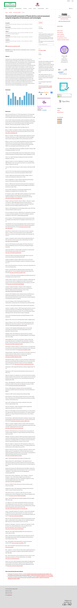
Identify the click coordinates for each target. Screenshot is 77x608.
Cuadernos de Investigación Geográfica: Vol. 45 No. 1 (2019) (42, 575)
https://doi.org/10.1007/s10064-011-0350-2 (13, 455)
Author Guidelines (60, 34)
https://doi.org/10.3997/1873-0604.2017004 (13, 291)
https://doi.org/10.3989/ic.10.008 (24, 349)
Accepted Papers (18, 8)
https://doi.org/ (26, 471)
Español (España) (60, 112)
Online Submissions (60, 36)
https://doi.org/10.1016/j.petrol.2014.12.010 (17, 385)
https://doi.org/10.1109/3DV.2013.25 (12, 558)
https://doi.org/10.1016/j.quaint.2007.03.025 (13, 198)
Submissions (11, 8)
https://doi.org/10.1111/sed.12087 (11, 241)
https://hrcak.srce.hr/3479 (23, 215)
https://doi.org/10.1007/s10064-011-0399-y (13, 356)
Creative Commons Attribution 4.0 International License (45, 87)
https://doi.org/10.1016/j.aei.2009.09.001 (13, 481)
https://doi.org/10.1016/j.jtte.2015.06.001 (15, 565)
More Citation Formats (43, 44)
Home (6, 12)
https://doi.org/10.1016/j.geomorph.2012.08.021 (14, 528)
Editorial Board (60, 32)
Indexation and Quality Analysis (63, 39)
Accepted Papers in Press (62, 37)
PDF (41, 22)
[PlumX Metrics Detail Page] (44, 102)
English (58, 110)
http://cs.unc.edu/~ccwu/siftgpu (18, 542)
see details (44, 110)
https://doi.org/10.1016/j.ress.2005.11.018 (17, 272)
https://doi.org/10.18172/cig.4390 (13, 46)
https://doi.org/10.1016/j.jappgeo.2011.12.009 (14, 343)
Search (34, 8)
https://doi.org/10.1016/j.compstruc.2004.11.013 (20, 420)
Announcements (41, 8)
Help (47, 8)
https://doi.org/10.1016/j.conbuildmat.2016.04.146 (24, 364)
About (5, 8)
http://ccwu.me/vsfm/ (9, 547)
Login (72, 0)
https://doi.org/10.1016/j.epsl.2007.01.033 (13, 252)
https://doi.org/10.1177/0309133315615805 (17, 495)
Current (30, 8)
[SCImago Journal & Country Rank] (64, 78)
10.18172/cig (9, 594)
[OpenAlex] (64, 103)
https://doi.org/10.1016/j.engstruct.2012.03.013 (14, 428)
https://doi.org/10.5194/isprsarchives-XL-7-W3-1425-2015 (16, 508)
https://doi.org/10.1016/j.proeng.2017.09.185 (18, 325)
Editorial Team (60, 30)
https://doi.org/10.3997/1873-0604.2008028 (15, 284)
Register (68, 0)
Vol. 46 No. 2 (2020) (16, 12)
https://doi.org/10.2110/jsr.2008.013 (16, 515)
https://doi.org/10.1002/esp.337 (11, 132)
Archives (25, 8)
